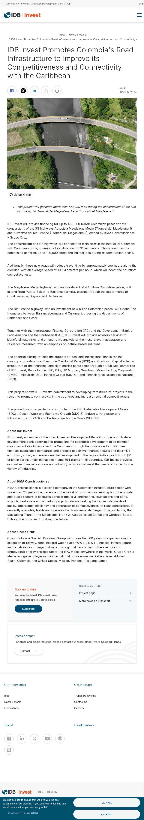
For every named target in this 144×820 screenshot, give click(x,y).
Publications (11, 708)
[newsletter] (9, 750)
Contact (25, 650)
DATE (122, 87)
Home (61, 34)
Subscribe (28, 608)
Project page (87, 593)
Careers (79, 708)
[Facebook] (9, 738)
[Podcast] (60, 738)
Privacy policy (13, 812)
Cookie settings (31, 812)
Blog (7, 695)
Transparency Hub (85, 695)
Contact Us (80, 702)
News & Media (78, 34)
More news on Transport (94, 600)
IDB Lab (52, 792)
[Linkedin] (21, 738)
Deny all (107, 802)
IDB (40, 792)
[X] (34, 738)
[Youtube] (47, 738)
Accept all (106, 814)
